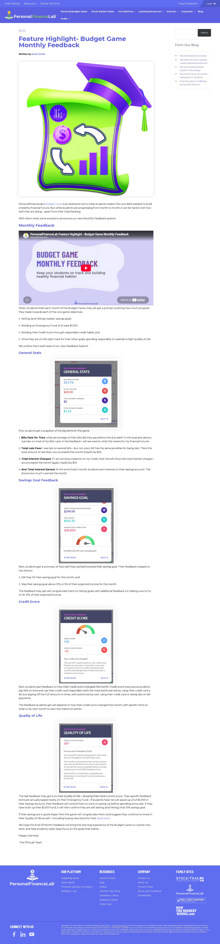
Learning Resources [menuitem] (149, 11)
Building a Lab (69, 891)
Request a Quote (109, 899)
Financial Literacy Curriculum (77, 886)
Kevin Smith (38, 54)
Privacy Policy (145, 886)
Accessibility (144, 895)
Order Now (106, 904)
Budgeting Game (70, 878)
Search (204, 32)
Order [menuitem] (64, 18)
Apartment (103, 818)
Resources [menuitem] (29, 3)
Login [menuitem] (209, 3)
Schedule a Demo (109, 895)
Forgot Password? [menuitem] (188, 3)
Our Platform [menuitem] (125, 11)
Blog (22, 30)
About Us (143, 882)
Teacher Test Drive (110, 891)
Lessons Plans (107, 878)
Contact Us (144, 878)
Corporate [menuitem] (187, 11)
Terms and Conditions (149, 891)
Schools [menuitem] (171, 11)
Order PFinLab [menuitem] (12, 3)
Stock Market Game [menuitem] (102, 11)
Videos (103, 886)
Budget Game (53, 204)
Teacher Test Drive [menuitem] (50, 3)
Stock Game (68, 882)
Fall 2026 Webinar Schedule (193, 56)
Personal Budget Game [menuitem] (74, 11)
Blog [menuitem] (200, 11)
